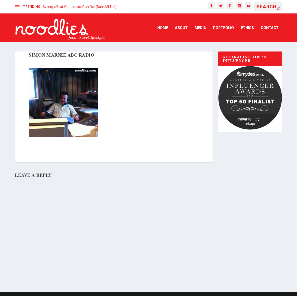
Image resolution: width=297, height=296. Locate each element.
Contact (270, 28)
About (181, 28)
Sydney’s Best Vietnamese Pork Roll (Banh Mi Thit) (79, 7)
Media (200, 28)
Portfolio (223, 28)
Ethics (247, 28)
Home (162, 28)
